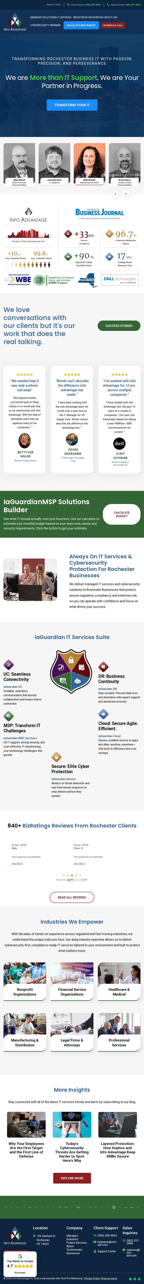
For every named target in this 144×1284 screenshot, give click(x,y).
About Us (110, 17)
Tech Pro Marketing (71, 1278)
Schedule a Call (113, 25)
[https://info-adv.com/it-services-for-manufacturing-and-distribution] (25, 1027)
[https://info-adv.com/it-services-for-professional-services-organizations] (119, 1027)
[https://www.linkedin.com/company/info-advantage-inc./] (134, 1278)
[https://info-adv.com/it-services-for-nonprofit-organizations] (25, 977)
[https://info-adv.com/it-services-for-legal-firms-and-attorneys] (72, 1027)
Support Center (107, 1251)
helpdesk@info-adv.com (107, 1243)
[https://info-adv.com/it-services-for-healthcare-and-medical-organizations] (119, 977)
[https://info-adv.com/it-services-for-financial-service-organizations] (72, 977)
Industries (80, 17)
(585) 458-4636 (107, 1235)
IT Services (64, 17)
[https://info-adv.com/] (15, 21)
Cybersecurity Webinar (45, 25)
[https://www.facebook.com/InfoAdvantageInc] (130, 1278)
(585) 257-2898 (133, 1242)
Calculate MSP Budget (81, 25)
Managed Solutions (43, 17)
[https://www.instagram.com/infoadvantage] (139, 1278)
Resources (96, 17)
